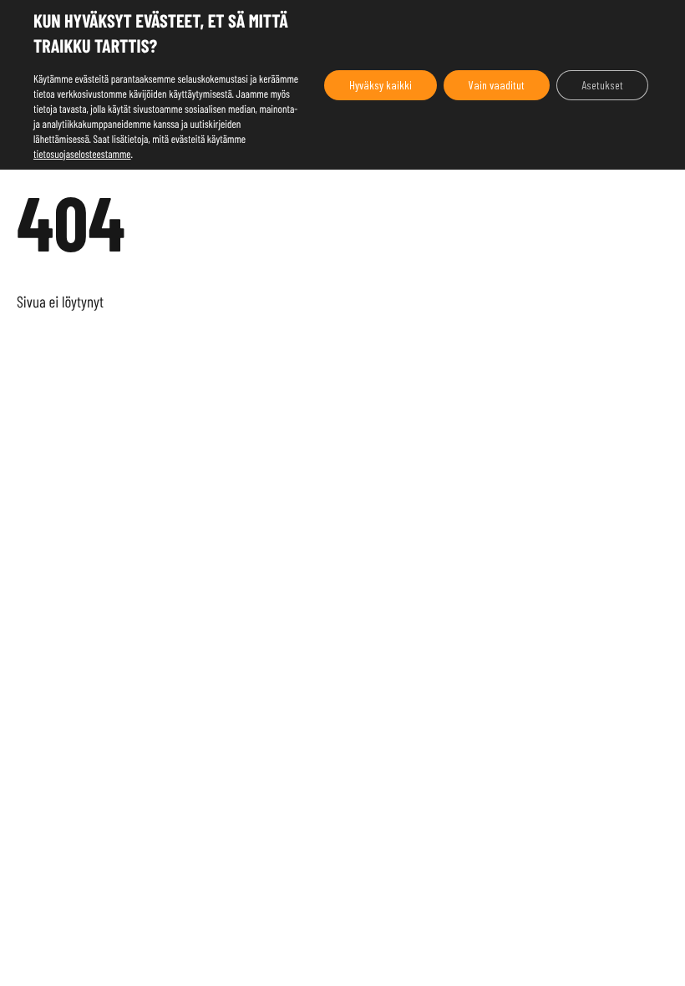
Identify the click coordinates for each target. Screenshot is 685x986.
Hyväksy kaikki (380, 85)
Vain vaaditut (497, 85)
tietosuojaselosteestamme (82, 153)
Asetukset (602, 85)
